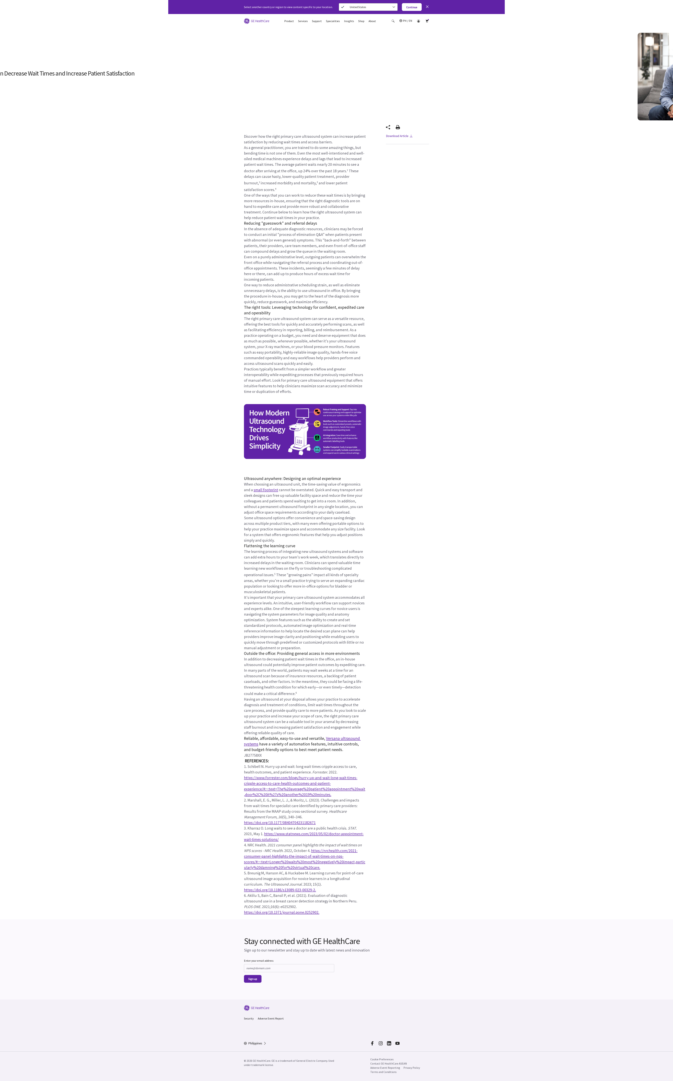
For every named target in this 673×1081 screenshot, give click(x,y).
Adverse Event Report (271, 1018)
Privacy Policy (411, 1067)
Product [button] (289, 21)
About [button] (372, 21)
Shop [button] (361, 21)
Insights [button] (349, 21)
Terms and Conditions (383, 1072)
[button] (393, 21)
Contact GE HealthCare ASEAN (388, 1063)
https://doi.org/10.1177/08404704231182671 (280, 822)
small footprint (266, 489)
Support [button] (317, 21)
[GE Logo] (256, 21)
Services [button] (303, 21)
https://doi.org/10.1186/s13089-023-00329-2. (280, 889)
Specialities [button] (333, 21)
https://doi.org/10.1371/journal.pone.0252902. (281, 912)
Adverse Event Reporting (385, 1067)
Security (249, 1018)
